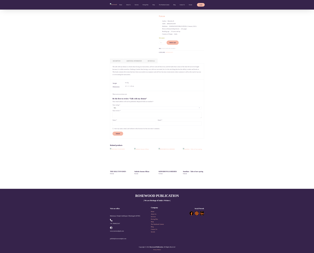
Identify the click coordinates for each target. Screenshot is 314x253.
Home (152, 211)
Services (153, 216)
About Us (153, 214)
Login (200, 4)
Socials (153, 232)
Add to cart (172, 42)
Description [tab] (116, 61)
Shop (152, 221)
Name (115, 120)
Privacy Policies (157, 249)
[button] (162, 232)
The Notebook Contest (157, 224)
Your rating (116, 105)
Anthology (169, 52)
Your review (117, 110)
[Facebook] (191, 213)
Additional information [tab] (134, 61)
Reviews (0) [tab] (151, 61)
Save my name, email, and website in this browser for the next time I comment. (137, 128)
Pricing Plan (154, 219)
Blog (152, 227)
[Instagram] (197, 213)
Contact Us (154, 229)
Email (160, 120)
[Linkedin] (202, 213)
